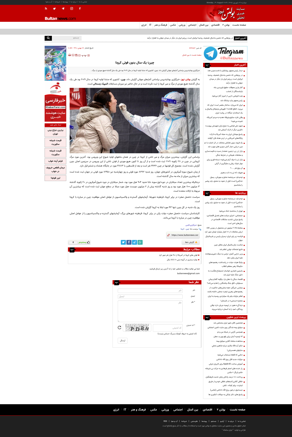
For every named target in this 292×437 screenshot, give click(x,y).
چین (187, 229)
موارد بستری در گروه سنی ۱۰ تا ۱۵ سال (182, 259)
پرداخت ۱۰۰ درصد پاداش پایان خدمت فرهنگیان (224, 377)
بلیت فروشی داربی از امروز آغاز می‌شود (227, 96)
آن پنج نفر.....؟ (236, 168)
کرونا (182, 229)
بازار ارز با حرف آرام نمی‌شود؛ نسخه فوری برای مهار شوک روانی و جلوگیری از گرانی (225, 161)
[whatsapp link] (140, 242)
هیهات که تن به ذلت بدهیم (231, 172)
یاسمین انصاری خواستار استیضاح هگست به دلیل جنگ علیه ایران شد (225, 272)
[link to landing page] (230, 13)
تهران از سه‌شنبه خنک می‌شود (231, 211)
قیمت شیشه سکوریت (55, 142)
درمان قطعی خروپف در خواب (55, 169)
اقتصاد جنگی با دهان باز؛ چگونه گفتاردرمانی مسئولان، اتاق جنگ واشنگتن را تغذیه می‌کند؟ (225, 281)
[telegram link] (134, 242)
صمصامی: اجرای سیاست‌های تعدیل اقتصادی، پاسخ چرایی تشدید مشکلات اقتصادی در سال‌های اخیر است (224, 219)
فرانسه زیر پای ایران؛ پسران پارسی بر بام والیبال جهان (224, 238)
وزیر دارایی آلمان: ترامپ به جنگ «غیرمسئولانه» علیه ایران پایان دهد (224, 255)
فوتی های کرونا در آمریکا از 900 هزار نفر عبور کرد (178, 255)
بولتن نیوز (185, 79)
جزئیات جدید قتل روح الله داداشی (229, 359)
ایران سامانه (227, 430)
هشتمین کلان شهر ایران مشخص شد (228, 322)
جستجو (213, 421)
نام (194, 290)
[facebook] (80, 9)
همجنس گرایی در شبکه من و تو (230, 332)
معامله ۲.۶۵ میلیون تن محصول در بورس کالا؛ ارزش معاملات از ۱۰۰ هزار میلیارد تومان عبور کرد (224, 229)
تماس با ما (83, 2)
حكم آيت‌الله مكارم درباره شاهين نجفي (227, 345)
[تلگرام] (225, 53)
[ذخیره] (76, 55)
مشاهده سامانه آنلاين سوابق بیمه (229, 341)
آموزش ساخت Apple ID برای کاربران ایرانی (226, 364)
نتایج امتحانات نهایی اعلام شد (231, 249)
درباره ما (74, 2)
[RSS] (47, 9)
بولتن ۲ (225, 25)
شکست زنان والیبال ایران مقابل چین (228, 244)
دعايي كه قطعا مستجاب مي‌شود (230, 354)
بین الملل (185, 55)
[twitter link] (123, 242)
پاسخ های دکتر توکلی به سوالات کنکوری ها (226, 394)
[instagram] (71, 9)
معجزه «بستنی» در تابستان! (232, 300)
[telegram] (63, 9)
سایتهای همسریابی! (235, 350)
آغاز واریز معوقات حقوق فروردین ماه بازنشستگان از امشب (228, 89)
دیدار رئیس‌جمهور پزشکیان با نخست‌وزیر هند (225, 70)
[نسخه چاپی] (69, 55)
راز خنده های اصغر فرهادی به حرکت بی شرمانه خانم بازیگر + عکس (224, 370)
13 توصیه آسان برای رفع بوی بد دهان (228, 336)
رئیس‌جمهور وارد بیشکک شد (231, 100)
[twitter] (54, 9)
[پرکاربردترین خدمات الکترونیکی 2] (55, 63)
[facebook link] (128, 242)
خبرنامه (57, 2)
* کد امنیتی (190, 325)
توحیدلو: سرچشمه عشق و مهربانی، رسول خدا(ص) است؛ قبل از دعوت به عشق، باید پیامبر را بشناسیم (224, 181)
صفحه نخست (239, 25)
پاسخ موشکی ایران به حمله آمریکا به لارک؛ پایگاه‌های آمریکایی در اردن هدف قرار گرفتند (225, 136)
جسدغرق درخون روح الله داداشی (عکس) (226, 390)
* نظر (193, 302)
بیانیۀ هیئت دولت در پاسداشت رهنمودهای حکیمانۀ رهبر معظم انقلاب (226, 264)
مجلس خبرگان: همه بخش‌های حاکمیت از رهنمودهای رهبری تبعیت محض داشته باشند (225, 289)
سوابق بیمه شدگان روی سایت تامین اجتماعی (225, 327)
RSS (165, 421)
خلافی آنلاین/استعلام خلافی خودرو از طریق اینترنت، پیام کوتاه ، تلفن (226, 383)
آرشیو (222, 421)
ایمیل (193, 296)
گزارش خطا (189, 242)
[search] (48, 38)
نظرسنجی (194, 421)
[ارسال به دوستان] (73, 55)
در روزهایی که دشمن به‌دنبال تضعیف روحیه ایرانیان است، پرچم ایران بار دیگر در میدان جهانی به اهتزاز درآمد (190, 38)
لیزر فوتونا (55, 178)
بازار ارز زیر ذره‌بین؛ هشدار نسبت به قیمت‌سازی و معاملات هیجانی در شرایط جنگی (224, 153)
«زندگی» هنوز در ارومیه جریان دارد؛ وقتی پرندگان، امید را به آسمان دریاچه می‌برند (226, 307)
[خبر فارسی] (55, 102)
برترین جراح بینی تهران (55, 132)
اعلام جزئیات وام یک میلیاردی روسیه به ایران (225, 296)
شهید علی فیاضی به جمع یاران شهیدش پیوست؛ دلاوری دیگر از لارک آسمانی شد (224, 127)
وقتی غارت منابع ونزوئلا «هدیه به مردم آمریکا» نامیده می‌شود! (225, 119)
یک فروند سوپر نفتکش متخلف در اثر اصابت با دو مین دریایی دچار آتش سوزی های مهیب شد (223, 144)
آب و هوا (49, 2)
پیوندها (65, 2)
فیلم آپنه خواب (55, 161)
